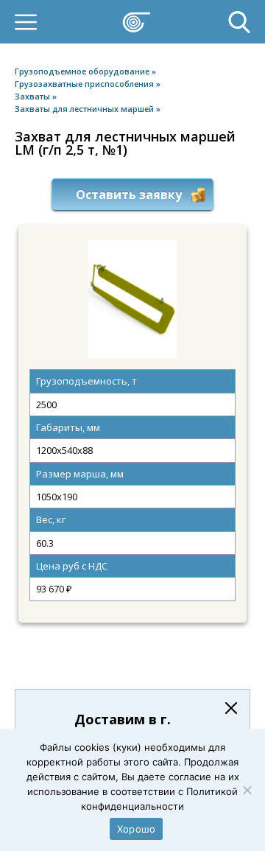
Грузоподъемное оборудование (83, 71)
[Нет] (246, 789)
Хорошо (136, 829)
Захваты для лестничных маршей (85, 108)
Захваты (33, 96)
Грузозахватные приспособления (85, 83)
